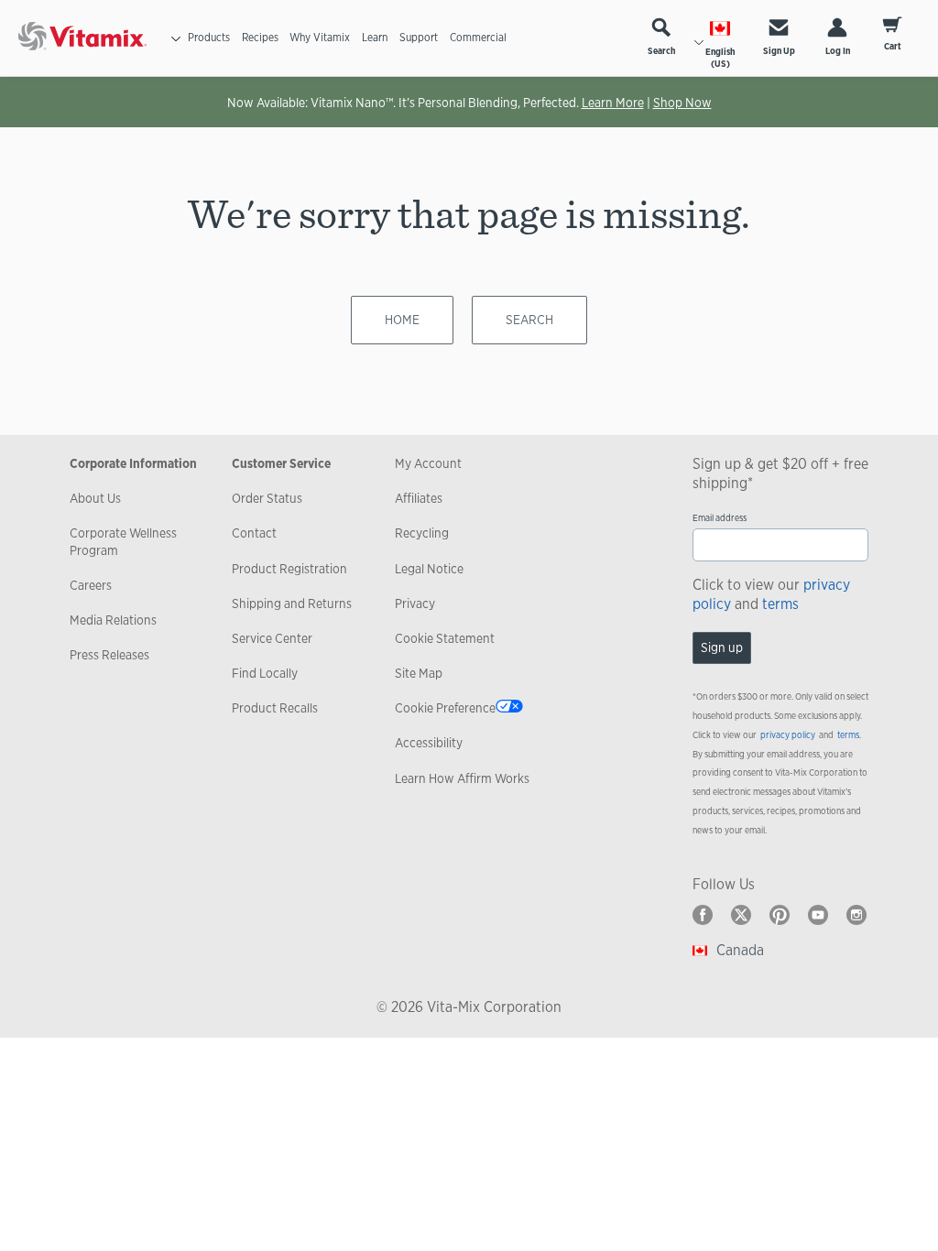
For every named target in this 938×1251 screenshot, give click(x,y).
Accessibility (429, 742)
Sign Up (779, 51)
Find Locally (265, 673)
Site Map (418, 673)
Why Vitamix (319, 37)
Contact (254, 533)
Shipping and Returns (292, 603)
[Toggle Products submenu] (176, 38)
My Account (428, 463)
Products (209, 37)
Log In (837, 51)
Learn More (613, 102)
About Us (95, 498)
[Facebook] (703, 915)
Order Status (267, 498)
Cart (892, 46)
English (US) (720, 58)
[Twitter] (741, 915)
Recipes (260, 37)
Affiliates (418, 498)
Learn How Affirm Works (462, 778)
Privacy (415, 603)
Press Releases (109, 655)
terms (780, 604)
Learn (374, 37)
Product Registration (289, 568)
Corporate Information (133, 463)
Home (402, 319)
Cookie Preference (445, 708)
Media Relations (113, 620)
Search (661, 51)
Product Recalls (275, 708)
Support (418, 37)
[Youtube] (818, 915)
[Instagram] (856, 915)
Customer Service (281, 463)
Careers (91, 585)
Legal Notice (429, 568)
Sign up (722, 647)
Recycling (422, 533)
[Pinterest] (779, 915)
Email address (720, 518)
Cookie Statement (445, 638)
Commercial (478, 37)
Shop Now (682, 102)
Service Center (272, 638)
